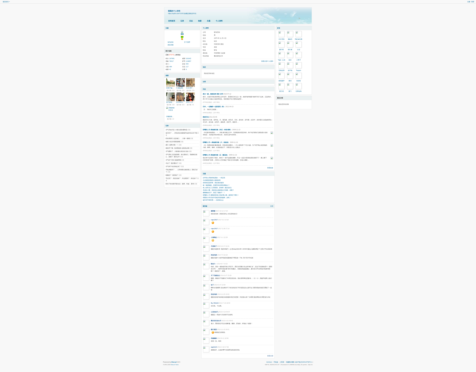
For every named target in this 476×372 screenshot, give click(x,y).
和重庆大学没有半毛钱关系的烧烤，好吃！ (217, 197)
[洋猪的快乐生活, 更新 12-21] (170, 111)
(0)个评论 (216, 138)
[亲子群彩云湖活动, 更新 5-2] (170, 96)
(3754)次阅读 (207, 102)
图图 (182, 34)
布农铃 (298, 81)
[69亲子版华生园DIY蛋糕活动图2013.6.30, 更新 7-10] (170, 82)
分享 (204, 82)
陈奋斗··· (214, 264)
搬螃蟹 (213, 211)
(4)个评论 (216, 102)
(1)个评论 (216, 150)
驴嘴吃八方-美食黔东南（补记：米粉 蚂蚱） (217, 130)
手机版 (276, 362)
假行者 (290, 49)
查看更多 (270, 168)
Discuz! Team (174, 364)
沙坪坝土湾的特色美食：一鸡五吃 (214, 178)
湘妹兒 (290, 39)
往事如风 (299, 91)
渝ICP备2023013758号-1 (303, 362)
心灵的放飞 (214, 312)
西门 (290, 91)
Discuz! (174, 362)
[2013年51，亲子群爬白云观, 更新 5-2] (180, 96)
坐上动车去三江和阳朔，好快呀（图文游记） (218, 188)
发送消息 (171, 45)
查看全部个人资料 (267, 61)
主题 (208, 21)
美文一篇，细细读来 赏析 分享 (213, 94)
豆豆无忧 (281, 39)
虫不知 (290, 70)
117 (187, 67)
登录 (472, 2)
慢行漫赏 (214, 329)
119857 (188, 61)
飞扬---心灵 (281, 60)
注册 (468, 2)
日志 (191, 21)
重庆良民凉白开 (216, 321)
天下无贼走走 (215, 275)
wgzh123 (214, 347)
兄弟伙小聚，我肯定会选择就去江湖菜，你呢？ (218, 190)
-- (169, 64)
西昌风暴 (214, 255)
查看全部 (270, 356)
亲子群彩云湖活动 (172, 102)
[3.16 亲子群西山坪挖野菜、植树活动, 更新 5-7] (190, 82)
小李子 (298, 60)
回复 (189, 130)
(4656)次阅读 (207, 138)
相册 (200, 21)
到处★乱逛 (298, 39)
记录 (182, 21)
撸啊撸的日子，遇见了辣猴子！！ (214, 192)
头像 (167, 28)
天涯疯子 (214, 246)
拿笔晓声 (281, 81)
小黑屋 (282, 362)
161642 (188, 58)
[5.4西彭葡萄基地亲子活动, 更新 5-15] (180, 82)
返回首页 (6, 2)
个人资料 (219, 21)
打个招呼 (187, 42)
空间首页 (171, 21)
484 (170, 67)
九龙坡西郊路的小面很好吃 (212, 180)
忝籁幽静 (214, 338)
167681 (172, 58)
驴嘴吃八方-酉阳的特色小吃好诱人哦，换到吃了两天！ (221, 195)
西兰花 (281, 91)
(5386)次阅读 (207, 125)
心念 (298, 49)
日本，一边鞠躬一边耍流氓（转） (214, 106)
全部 (271, 206)
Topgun (298, 70)
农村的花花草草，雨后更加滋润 (213, 183)
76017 (171, 61)
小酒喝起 (214, 237)
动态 (204, 67)
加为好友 (171, 42)
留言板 (205, 206)
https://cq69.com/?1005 (176, 13)
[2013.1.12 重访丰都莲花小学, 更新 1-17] (190, 96)
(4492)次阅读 (207, 163)
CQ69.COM (290, 362)
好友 (278, 28)
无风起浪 (281, 70)
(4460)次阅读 (207, 113)
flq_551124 (215, 303)
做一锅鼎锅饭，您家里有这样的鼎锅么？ (216, 185)
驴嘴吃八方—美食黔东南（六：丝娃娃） (216, 142)
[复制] (190, 13)
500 (187, 64)
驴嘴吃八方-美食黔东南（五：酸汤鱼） (216, 155)
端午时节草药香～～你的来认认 (213, 200)
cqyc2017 (214, 220)
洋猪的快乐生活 (171, 116)
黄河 (290, 81)
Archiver (269, 362)
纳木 (290, 60)
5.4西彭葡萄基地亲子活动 (184, 88)
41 (170, 69)
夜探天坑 (206, 117)
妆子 (212, 285)
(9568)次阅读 (207, 150)
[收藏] (186, 13)
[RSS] (194, 13)
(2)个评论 (216, 113)
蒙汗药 (281, 49)
